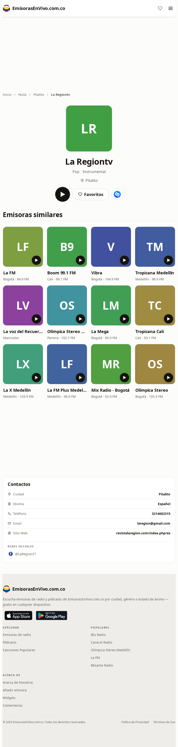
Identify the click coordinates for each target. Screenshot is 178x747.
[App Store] (18, 615)
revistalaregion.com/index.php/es (143, 533)
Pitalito (38, 94)
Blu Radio (98, 634)
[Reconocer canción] (117, 194)
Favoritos (93, 194)
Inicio (7, 94)
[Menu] (170, 8)
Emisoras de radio (17, 634)
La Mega (100, 331)
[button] (23, 247)
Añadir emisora (15, 690)
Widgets (9, 698)
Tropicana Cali (149, 331)
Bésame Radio (102, 665)
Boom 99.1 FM (61, 273)
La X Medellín (17, 390)
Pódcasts (9, 642)
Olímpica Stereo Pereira (67, 331)
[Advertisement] (89, 54)
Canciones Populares (19, 650)
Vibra (96, 273)
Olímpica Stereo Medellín (110, 650)
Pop (76, 171)
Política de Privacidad (135, 722)
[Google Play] (51, 615)
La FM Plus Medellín (67, 390)
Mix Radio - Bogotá (110, 390)
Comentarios (12, 705)
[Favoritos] (160, 8)
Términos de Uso (164, 722)
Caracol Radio (101, 642)
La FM (9, 273)
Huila (22, 94)
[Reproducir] (62, 194)
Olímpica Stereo (151, 390)
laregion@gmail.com (153, 523)
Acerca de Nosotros (18, 682)
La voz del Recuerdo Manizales (23, 331)
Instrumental (94, 171)
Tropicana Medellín (154, 273)
